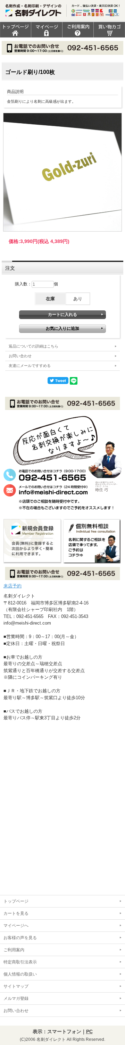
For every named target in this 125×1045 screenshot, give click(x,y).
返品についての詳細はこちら (33, 346)
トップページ (15, 901)
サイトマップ (15, 986)
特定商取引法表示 (20, 962)
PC (89, 1031)
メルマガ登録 (15, 998)
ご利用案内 (13, 949)
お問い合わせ (20, 356)
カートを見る (15, 913)
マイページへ (15, 925)
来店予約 (12, 585)
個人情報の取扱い (20, 974)
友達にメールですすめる (30, 365)
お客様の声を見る (20, 937)
